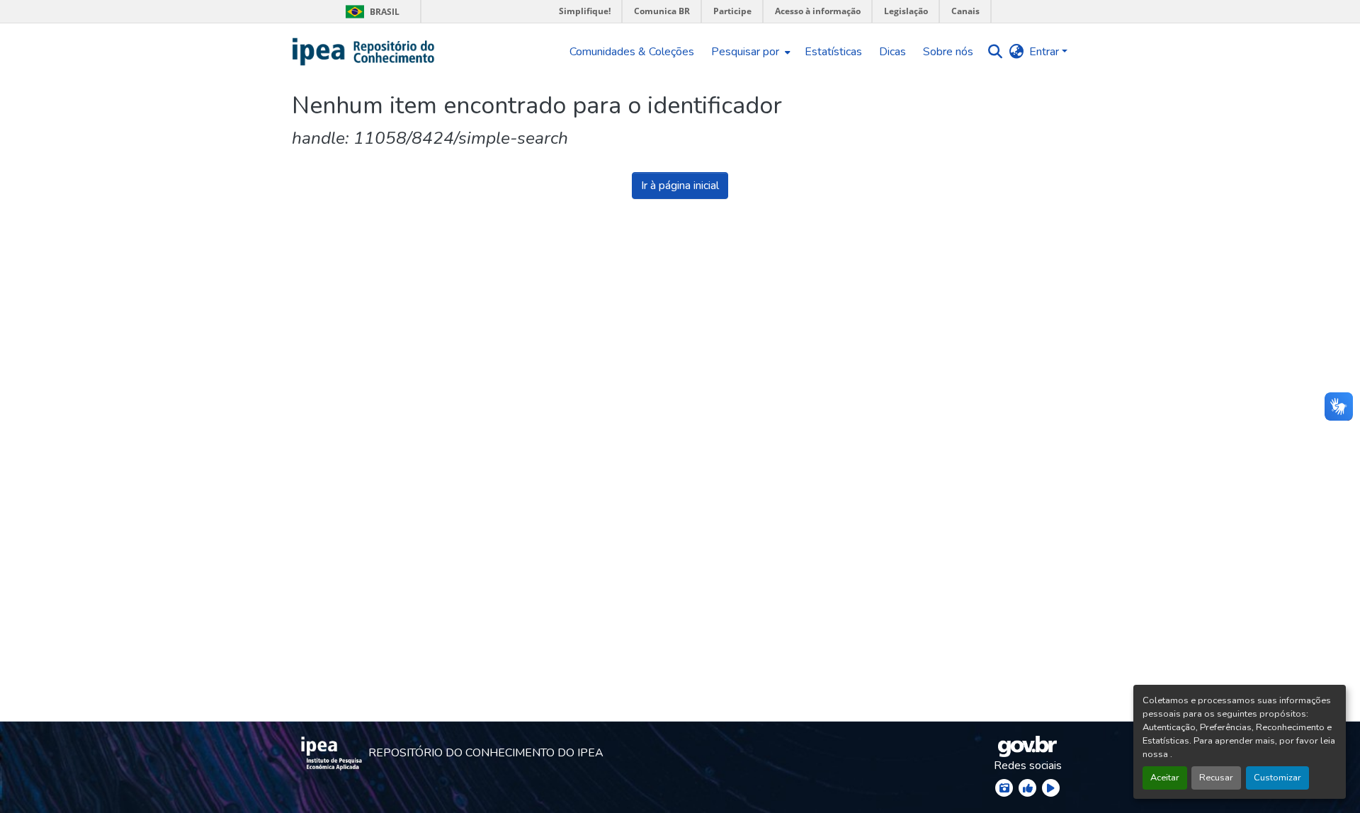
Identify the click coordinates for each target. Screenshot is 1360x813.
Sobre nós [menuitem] (948, 51)
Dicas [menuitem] (892, 51)
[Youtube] (1051, 788)
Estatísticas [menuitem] (833, 51)
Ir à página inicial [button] (680, 185)
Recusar (1216, 777)
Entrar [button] (1045, 51)
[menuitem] (749, 51)
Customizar (1277, 777)
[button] (364, 52)
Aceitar (1164, 777)
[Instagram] (1004, 788)
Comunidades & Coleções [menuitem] (632, 51)
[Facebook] (1027, 788)
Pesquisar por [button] (745, 51)
